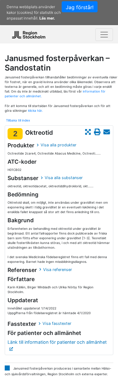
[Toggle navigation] (104, 34)
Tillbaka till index (18, 120)
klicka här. (35, 110)
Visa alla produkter (58, 145)
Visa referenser (57, 269)
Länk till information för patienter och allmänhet (57, 342)
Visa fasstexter (56, 323)
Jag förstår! (79, 7)
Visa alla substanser (64, 177)
